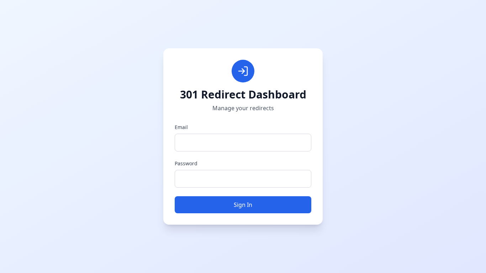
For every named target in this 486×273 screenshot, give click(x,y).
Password (186, 163)
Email (181, 127)
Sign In (243, 205)
